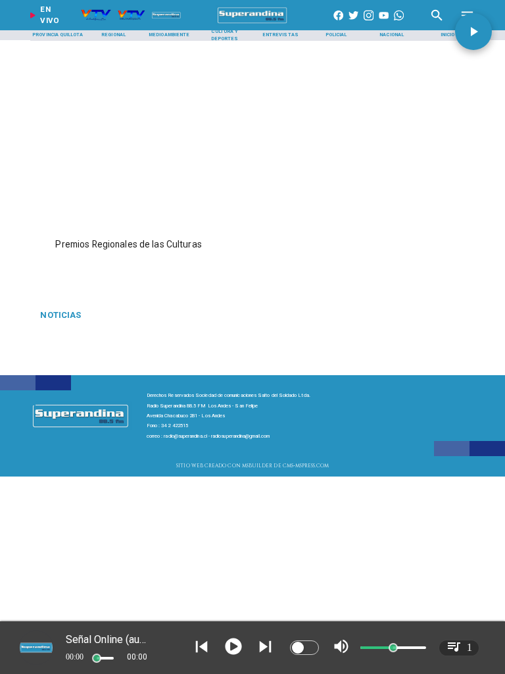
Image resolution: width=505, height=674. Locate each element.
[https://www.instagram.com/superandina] (368, 23)
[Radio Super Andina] (437, 23)
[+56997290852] (399, 23)
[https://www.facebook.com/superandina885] (338, 23)
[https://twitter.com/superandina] (353, 23)
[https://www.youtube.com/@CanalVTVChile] (384, 23)
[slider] (96, 658)
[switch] (304, 647)
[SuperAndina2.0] (252, 23)
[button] (473, 31)
